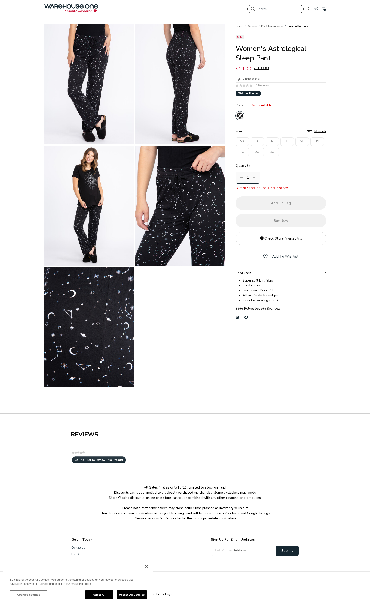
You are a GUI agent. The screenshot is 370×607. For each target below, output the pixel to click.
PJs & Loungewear (272, 26)
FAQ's (75, 554)
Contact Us (78, 548)
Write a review (248, 93)
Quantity (243, 165)
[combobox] (275, 9)
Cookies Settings (28, 594)
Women (252, 26)
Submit (287, 550)
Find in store (278, 188)
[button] (316, 8)
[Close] (146, 566)
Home (239, 26)
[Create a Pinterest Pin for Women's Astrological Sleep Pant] (237, 317)
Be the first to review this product (100, 460)
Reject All (99, 594)
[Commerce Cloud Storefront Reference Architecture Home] (71, 8)
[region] (78, 583)
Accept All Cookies (132, 594)
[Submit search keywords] (252, 9)
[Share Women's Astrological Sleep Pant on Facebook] (246, 317)
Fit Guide (320, 131)
